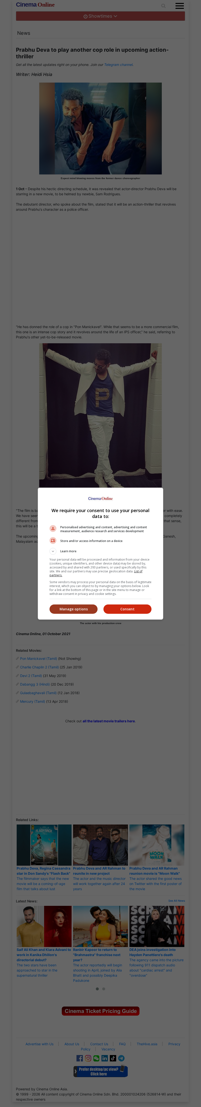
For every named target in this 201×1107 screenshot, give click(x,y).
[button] (100, 551)
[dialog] (100, 554)
